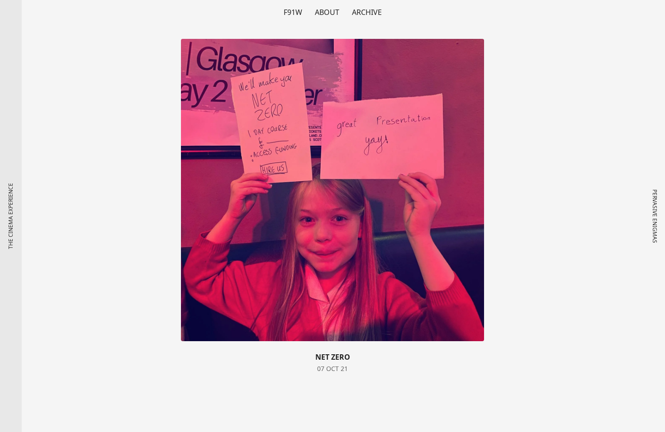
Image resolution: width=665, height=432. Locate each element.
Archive (367, 12)
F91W (293, 12)
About (327, 12)
